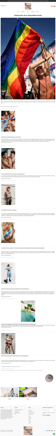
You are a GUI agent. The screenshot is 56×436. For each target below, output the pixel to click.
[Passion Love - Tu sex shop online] (28, 6)
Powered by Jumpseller (9, 431)
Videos (30, 418)
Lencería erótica (31, 414)
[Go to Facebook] (1, 5)
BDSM (29, 416)
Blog (28, 11)
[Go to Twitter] (2, 5)
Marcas (30, 421)
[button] (51, 6)
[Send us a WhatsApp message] (54, 434)
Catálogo (22, 11)
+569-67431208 (17, 410)
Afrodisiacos (30, 410)
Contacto (33, 11)
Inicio (18, 11)
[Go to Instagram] (4, 5)
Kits (29, 415)
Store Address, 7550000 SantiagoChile (17, 413)
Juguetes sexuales (31, 413)
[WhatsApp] (5, 5)
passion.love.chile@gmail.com (19, 409)
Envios (37, 11)
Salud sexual (30, 417)
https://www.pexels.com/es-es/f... (13, 106)
